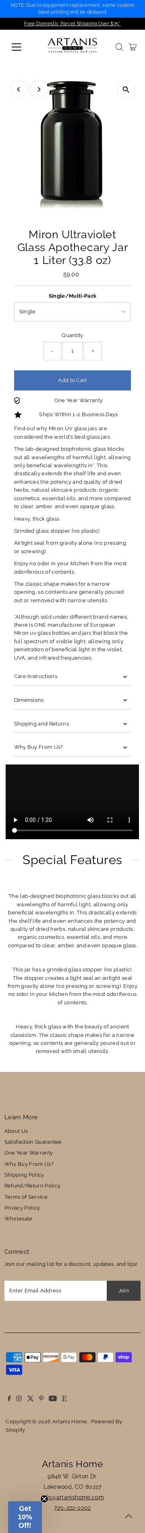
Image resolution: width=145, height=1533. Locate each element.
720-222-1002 (72, 1507)
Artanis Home (69, 1422)
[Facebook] (9, 1399)
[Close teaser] (44, 1499)
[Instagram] (19, 1399)
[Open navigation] (21, 47)
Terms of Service (26, 1197)
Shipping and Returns (41, 724)
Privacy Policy (22, 1208)
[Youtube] (53, 1399)
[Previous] (19, 89)
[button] (25, 1517)
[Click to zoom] (126, 89)
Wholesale (18, 1219)
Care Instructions (35, 676)
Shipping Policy (24, 1175)
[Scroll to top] (129, 1517)
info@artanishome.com (72, 1497)
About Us (16, 1131)
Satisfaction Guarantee (33, 1142)
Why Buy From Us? (38, 747)
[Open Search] (119, 47)
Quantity (72, 335)
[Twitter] (30, 1399)
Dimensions (29, 700)
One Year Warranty (28, 1153)
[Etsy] (64, 1399)
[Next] (39, 89)
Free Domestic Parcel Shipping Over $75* (72, 24)
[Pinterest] (41, 1399)
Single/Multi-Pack (72, 296)
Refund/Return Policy (32, 1186)
